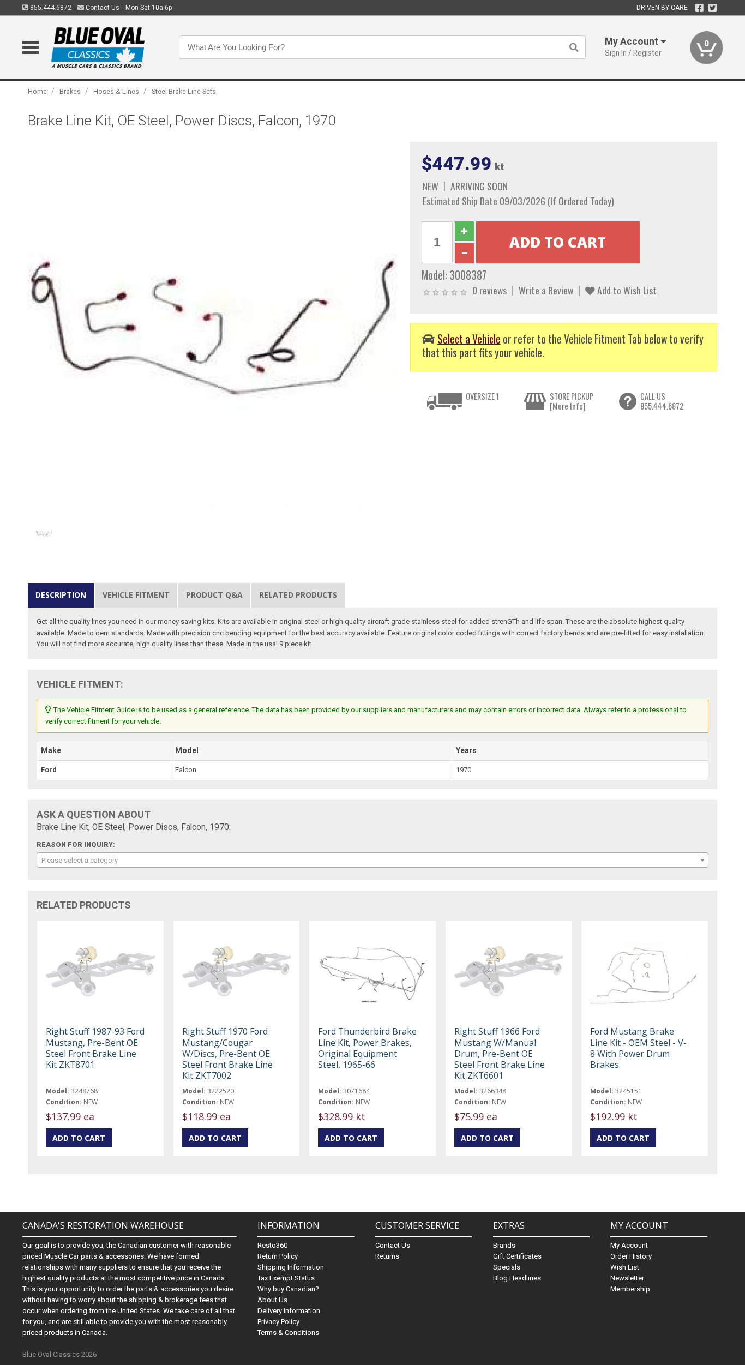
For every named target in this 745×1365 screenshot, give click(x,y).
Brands (504, 1245)
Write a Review (546, 290)
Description (60, 595)
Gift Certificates (517, 1256)
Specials (506, 1267)
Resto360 (272, 1245)
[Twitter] (712, 8)
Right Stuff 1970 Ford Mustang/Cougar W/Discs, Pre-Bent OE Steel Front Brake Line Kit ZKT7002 (227, 1053)
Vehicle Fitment (136, 595)
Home (37, 91)
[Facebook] (699, 8)
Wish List (624, 1267)
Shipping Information (290, 1267)
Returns (387, 1256)
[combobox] (372, 860)
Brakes (70, 91)
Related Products (298, 595)
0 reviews (489, 290)
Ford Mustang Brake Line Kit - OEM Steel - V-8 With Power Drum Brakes (638, 1048)
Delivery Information (288, 1311)
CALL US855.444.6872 (661, 401)
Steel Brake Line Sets (184, 91)
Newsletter (627, 1278)
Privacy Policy (278, 1322)
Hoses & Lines (116, 91)
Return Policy (277, 1256)
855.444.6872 (49, 7)
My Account (629, 1245)
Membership (630, 1289)
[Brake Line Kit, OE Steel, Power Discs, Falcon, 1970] (213, 327)
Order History (631, 1256)
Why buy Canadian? (288, 1289)
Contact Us (101, 7)
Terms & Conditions (288, 1332)
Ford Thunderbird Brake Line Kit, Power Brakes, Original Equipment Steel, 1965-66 (367, 1048)
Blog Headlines (517, 1278)
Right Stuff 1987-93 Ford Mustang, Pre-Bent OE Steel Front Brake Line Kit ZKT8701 (95, 1048)
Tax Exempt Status (286, 1278)
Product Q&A (214, 595)
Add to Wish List (626, 290)
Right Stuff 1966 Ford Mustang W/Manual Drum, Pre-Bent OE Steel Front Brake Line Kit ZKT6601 (499, 1053)
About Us (272, 1300)
